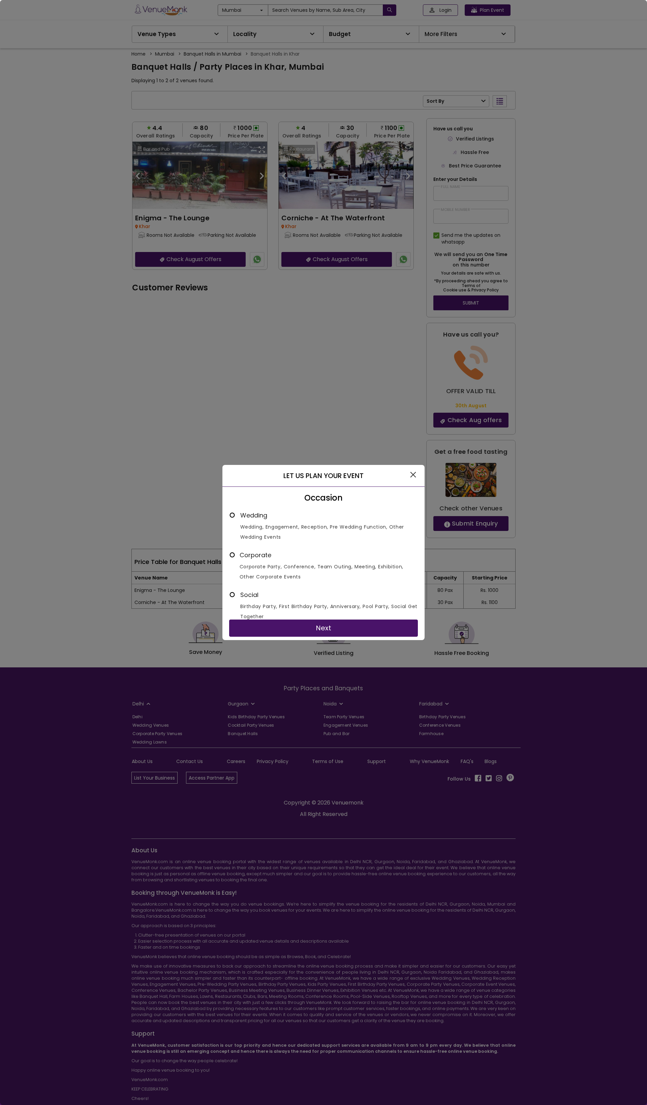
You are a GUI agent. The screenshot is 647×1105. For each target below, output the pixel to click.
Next (323, 628)
